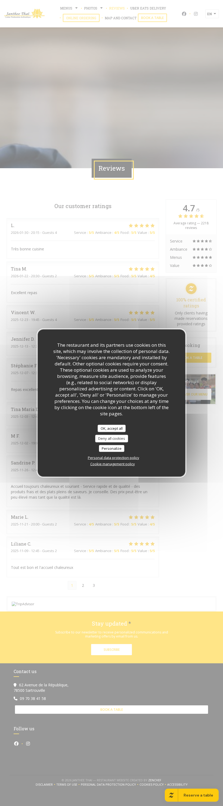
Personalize (112, 448)
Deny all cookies (111, 438)
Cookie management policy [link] (112, 463)
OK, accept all (112, 428)
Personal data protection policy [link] (113, 457)
